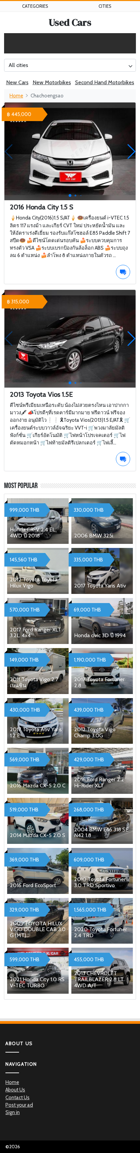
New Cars (17, 82)
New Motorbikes (52, 82)
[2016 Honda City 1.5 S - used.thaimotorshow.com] (70, 151)
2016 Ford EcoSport (33, 885)
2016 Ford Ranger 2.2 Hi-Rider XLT (99, 782)
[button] (131, 151)
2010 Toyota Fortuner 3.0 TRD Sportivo (100, 882)
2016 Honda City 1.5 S (41, 207)
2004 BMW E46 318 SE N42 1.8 (101, 832)
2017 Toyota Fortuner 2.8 (99, 682)
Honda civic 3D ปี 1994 (100, 635)
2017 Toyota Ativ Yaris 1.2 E (36, 732)
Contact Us (17, 1097)
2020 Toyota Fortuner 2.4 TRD (100, 932)
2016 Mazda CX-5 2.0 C (38, 785)
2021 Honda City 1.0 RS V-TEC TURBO (37, 982)
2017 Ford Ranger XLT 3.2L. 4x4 (35, 632)
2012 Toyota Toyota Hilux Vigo (33, 582)
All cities (18, 65)
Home (16, 96)
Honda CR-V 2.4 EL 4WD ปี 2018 (32, 532)
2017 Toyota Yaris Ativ (100, 585)
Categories (35, 6)
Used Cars (70, 22)
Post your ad (19, 1105)
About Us (15, 1090)
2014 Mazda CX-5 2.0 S (37, 835)
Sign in (12, 1112)
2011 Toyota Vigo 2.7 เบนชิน (34, 682)
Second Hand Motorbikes (104, 82)
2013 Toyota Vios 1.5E (41, 394)
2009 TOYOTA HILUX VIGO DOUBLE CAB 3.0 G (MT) (38, 929)
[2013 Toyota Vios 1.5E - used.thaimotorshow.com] (70, 339)
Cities (105, 6)
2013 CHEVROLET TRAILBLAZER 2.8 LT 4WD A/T (99, 979)
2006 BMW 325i (93, 535)
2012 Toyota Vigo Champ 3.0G (95, 732)
